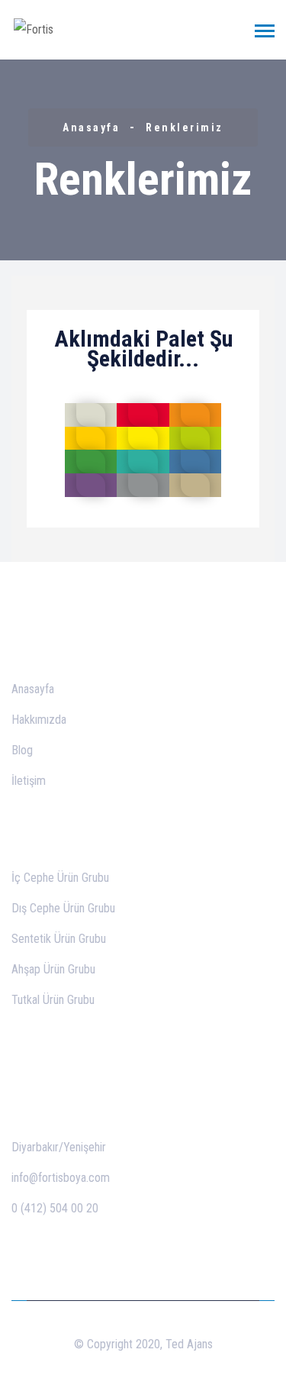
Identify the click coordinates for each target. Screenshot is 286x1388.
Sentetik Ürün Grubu (58, 938)
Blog (22, 750)
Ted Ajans (189, 1344)
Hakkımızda (38, 719)
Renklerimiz (184, 127)
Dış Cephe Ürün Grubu (63, 908)
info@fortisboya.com (60, 1177)
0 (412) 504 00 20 (54, 1208)
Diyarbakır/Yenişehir (58, 1147)
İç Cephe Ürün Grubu (60, 877)
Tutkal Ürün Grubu (53, 1000)
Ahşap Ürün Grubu (53, 969)
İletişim (28, 780)
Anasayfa (91, 127)
